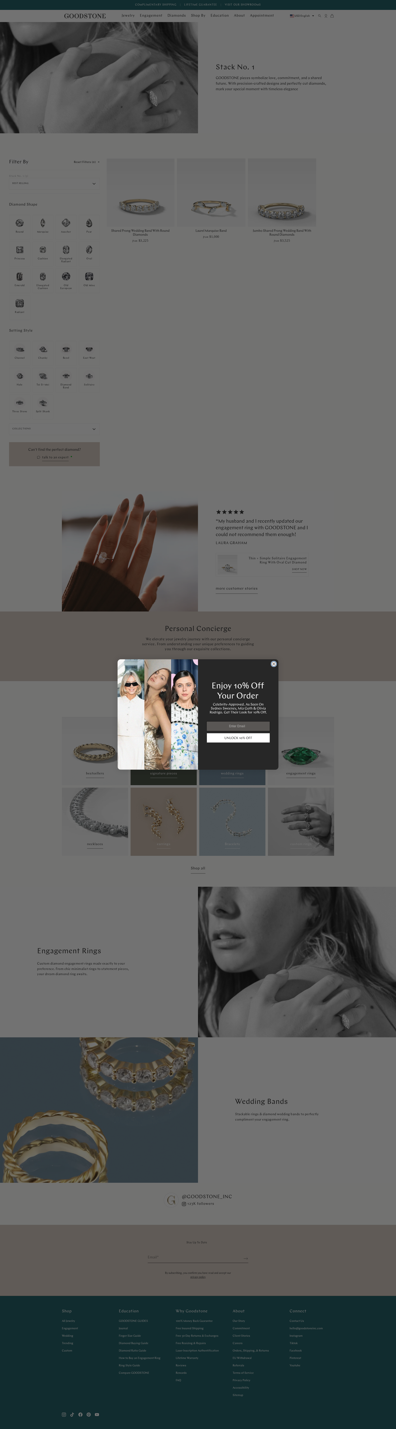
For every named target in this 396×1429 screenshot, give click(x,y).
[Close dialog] (273, 663)
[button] (238, 738)
